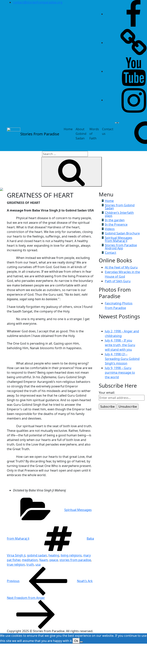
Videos (110, 229)
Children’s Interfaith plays (119, 214)
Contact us (107, 131)
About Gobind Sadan (81, 133)
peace (53, 560)
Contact (110, 252)
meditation (30, 560)
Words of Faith (94, 133)
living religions (71, 555)
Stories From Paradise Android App (121, 246)
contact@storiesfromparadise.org (37, 2)
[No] (81, 641)
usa (38, 564)
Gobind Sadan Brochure (122, 233)
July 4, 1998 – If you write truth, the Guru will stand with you (120, 345)
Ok (76, 641)
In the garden (115, 220)
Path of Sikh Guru (118, 281)
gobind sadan (37, 555)
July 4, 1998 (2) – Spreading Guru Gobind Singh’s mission (122, 358)
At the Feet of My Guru (121, 267)
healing (53, 555)
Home (68, 129)
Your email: (107, 392)
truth (30, 564)
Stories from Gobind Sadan (120, 206)
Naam (43, 560)
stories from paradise (75, 560)
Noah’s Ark (50, 581)
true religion (16, 564)
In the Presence (116, 224)
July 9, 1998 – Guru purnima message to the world (120, 372)
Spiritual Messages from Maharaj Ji (118, 239)
